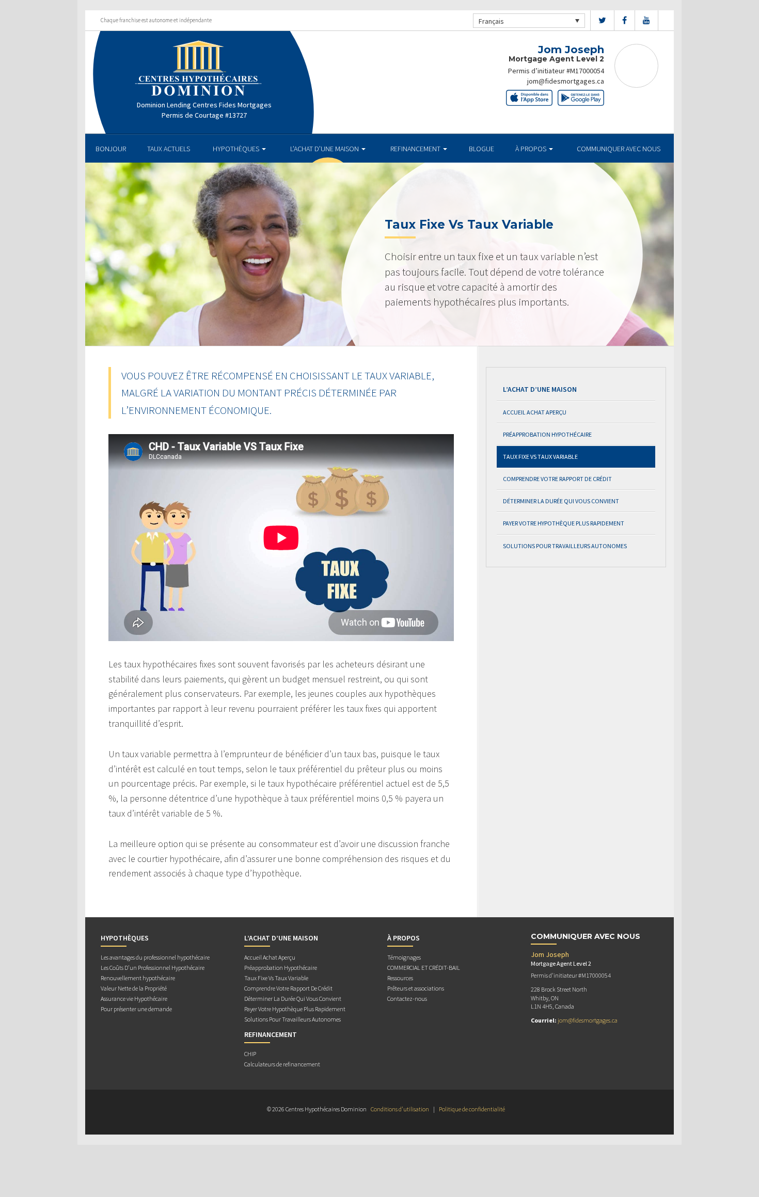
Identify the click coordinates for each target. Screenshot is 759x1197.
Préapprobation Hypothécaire (547, 434)
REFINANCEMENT (416, 148)
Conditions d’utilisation (400, 1109)
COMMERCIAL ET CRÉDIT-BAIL (423, 967)
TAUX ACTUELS (168, 148)
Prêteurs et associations (415, 988)
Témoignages (404, 957)
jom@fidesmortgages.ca (565, 81)
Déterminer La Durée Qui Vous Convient (561, 501)
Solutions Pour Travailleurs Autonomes (565, 546)
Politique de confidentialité (472, 1109)
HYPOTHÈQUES (237, 148)
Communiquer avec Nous (618, 148)
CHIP (250, 1054)
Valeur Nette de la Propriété (134, 988)
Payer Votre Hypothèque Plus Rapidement (563, 523)
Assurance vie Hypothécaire (134, 998)
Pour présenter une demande (136, 1009)
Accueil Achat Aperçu (534, 412)
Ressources (400, 978)
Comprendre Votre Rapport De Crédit (557, 479)
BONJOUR (111, 148)
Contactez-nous (407, 998)
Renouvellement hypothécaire (138, 978)
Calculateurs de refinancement (282, 1064)
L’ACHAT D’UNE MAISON (325, 148)
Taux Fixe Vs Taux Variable (540, 456)
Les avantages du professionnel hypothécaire (155, 957)
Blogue (481, 148)
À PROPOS (531, 148)
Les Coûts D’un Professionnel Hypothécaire (152, 967)
